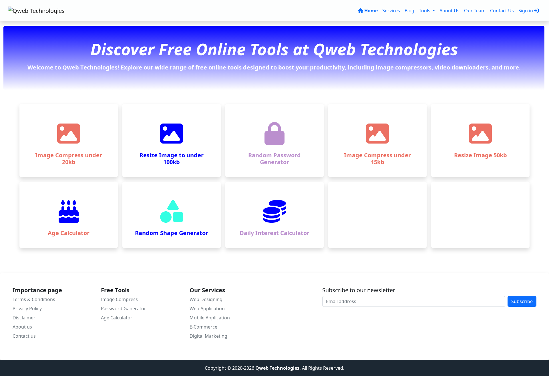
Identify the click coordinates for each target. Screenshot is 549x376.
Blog (409, 10)
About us (22, 327)
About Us (449, 10)
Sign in (525, 10)
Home (371, 10)
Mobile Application (210, 318)
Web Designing (206, 299)
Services (391, 10)
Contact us (24, 336)
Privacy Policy (27, 308)
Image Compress (119, 299)
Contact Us (502, 10)
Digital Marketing (208, 336)
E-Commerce (203, 327)
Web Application (207, 308)
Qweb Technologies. (278, 368)
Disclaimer (24, 318)
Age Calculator (116, 318)
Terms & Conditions (34, 299)
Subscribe (522, 301)
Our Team (475, 10)
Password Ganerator (123, 308)
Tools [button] (425, 10)
